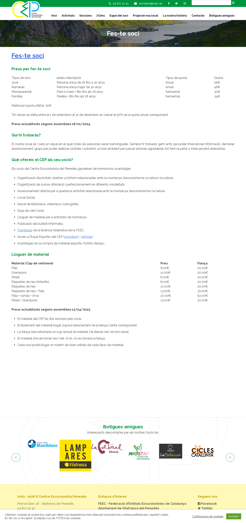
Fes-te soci (28, 55)
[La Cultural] (107, 447)
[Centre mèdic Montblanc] (44, 444)
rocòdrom (71, 237)
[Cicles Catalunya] (202, 451)
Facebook (208, 503)
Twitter (207, 508)
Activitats (68, 15)
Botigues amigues (221, 15)
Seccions (85, 15)
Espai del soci (119, 15)
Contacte (198, 15)
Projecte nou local (145, 15)
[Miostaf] (139, 451)
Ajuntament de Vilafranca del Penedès (128, 508)
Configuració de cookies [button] (207, 516)
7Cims (100, 15)
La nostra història (175, 15)
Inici (54, 15)
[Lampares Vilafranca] (75, 455)
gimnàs (86, 237)
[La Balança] (170, 451)
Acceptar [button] (234, 516)
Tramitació (24, 230)
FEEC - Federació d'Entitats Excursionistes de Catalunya (142, 503)
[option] (44, 444)
